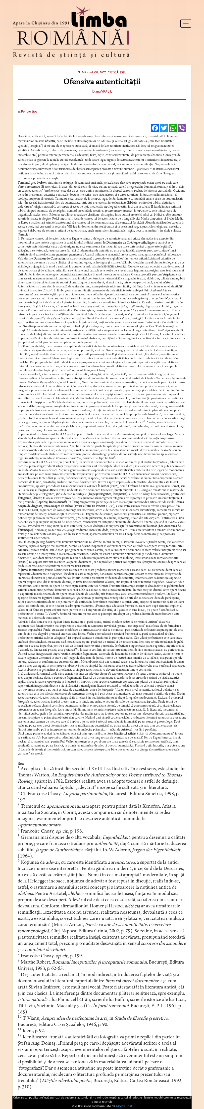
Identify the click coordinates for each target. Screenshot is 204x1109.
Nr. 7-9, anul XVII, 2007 (92, 72)
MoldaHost (124, 1106)
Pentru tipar (29, 112)
